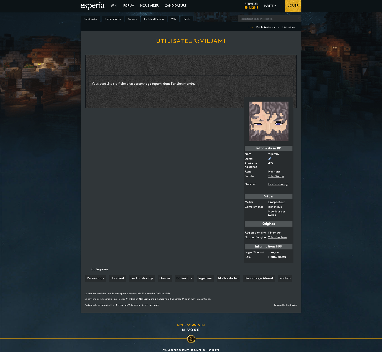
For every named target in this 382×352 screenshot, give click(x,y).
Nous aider (149, 5)
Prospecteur (276, 202)
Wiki (114, 5)
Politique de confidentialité (99, 305)
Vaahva (285, 278)
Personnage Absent (259, 278)
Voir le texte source (267, 26)
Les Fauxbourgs (278, 184)
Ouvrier (164, 278)
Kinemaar (274, 232)
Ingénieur (205, 278)
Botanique (275, 207)
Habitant (274, 171)
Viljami (272, 154)
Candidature (175, 5)
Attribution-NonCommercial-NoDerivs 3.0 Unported (153, 299)
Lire (251, 26)
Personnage (95, 278)
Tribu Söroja (276, 176)
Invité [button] (269, 6)
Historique (289, 26)
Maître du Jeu (277, 257)
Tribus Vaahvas (277, 237)
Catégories (99, 269)
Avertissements (150, 305)
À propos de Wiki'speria (128, 305)
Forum (128, 5)
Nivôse (191, 329)
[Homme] (269, 158)
